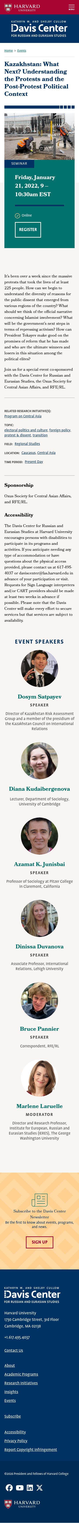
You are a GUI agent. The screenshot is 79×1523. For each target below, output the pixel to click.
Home (8, 51)
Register (28, 229)
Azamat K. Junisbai (39, 865)
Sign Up (39, 1242)
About (9, 1366)
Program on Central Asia (22, 416)
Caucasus (29, 453)
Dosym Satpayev (39, 697)
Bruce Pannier (39, 1029)
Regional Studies (27, 444)
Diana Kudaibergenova (39, 789)
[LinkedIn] (30, 1489)
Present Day (34, 462)
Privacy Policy (15, 1441)
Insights (11, 1392)
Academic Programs (21, 1374)
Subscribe (12, 1416)
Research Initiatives (21, 1383)
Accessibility (15, 1432)
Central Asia (46, 453)
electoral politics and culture (26, 430)
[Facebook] (9, 1489)
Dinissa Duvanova (40, 947)
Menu (72, 10)
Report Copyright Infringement (30, 1450)
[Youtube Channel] (20, 1489)
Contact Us (13, 1350)
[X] (39, 1489)
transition (40, 435)
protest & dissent (17, 435)
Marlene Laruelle (39, 1107)
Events (21, 51)
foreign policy (59, 430)
